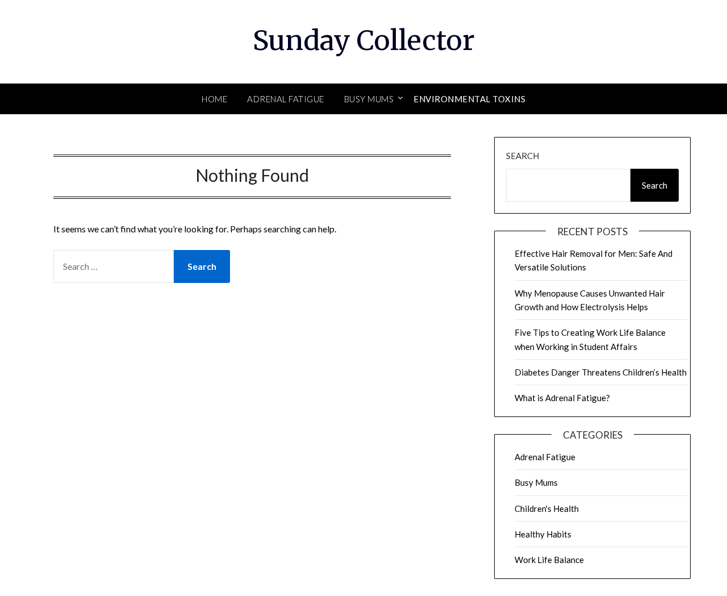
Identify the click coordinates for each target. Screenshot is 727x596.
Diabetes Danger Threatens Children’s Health (601, 372)
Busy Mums (369, 99)
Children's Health (547, 508)
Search (522, 156)
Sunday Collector (364, 40)
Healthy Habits (543, 534)
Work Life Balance (549, 560)
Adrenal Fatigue (285, 99)
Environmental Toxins (469, 99)
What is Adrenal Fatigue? (562, 398)
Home (214, 99)
